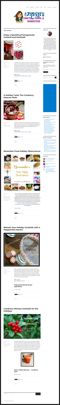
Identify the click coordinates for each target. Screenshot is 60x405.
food (8, 197)
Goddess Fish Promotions (48, 139)
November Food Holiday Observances (22, 151)
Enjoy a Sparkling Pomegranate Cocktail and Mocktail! (19, 36)
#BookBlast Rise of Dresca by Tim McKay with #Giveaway (50, 143)
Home (27, 7)
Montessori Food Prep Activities (23, 204)
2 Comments (6, 273)
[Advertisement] (50, 98)
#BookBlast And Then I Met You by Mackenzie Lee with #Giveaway (50, 148)
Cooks (41, 7)
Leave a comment (6, 67)
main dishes (8, 198)
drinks (7, 197)
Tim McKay (45, 145)
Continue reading (28, 75)
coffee (4, 197)
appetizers (5, 196)
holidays (5, 66)
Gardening (49, 7)
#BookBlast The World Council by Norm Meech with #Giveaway (50, 140)
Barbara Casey (46, 150)
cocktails (8, 65)
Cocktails (37, 7)
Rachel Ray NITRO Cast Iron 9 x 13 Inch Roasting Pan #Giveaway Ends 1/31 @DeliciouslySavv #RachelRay (50, 128)
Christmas (5, 65)
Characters (32, 7)
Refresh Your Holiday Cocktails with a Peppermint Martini (22, 228)
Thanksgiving (8, 126)
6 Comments (6, 346)
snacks (5, 199)
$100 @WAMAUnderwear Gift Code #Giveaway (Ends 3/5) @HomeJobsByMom (49, 120)
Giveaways (54, 7)
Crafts (45, 7)
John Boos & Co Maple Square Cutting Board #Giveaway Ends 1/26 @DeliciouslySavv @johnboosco (49, 125)
